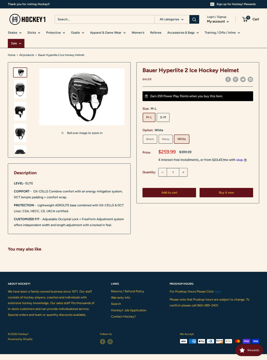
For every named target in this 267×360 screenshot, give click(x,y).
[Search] (194, 19)
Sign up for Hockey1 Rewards (236, 4)
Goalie (75, 32)
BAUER (146, 79)
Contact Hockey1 (123, 316)
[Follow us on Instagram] (110, 341)
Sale (14, 43)
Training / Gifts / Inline (220, 32)
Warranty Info (120, 297)
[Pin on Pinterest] (235, 79)
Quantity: (149, 172)
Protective (53, 32)
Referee (155, 32)
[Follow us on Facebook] (102, 341)
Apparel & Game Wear (105, 32)
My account (216, 21)
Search (116, 304)
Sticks (31, 32)
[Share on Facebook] (228, 79)
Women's (138, 32)
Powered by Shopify (20, 339)
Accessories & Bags (180, 32)
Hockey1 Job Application (128, 310)
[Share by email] (250, 79)
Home (11, 55)
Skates (12, 32)
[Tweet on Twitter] (243, 79)
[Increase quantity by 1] (183, 172)
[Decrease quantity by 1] (163, 172)
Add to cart (169, 192)
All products (26, 55)
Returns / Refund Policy (127, 291)
